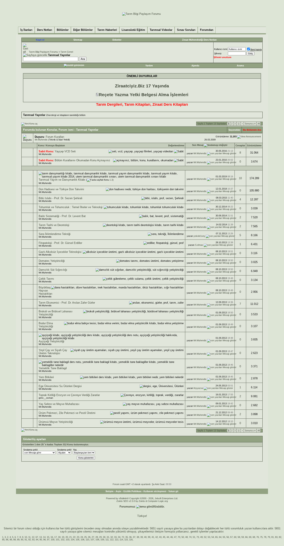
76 (257, 537)
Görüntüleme (254, 145)
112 (112, 539)
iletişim (159, 531)
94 (37, 539)
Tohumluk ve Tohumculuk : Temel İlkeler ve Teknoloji (70, 207)
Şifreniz (218, 53)
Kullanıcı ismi (220, 49)
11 (238, 123)
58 (239, 537)
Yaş (75, 449)
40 (145, 537)
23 (78, 537)
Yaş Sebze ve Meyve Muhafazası (59, 404)
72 (123, 537)
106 (82, 539)
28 (96, 537)
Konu (41, 145)
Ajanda (195, 65)
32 (111, 537)
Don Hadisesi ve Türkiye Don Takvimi (61, 189)
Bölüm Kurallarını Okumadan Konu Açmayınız (82, 160)
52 (205, 537)
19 (63, 537)
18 (59, 537)
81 (272, 537)
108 (97, 539)
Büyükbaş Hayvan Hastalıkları (45, 290)
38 (138, 537)
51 (194, 537)
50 (183, 537)
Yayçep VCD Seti (65, 151)
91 (26, 539)
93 (33, 539)
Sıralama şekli (30, 449)
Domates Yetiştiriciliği (52, 260)
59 (242, 537)
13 (40, 537)
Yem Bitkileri (46, 377)
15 (48, 537)
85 (3, 539)
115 (126, 539)
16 (52, 537)
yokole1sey (199, 236)
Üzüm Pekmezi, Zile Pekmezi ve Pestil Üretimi (67, 412)
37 (134, 537)
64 (220, 537)
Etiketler (116, 39)
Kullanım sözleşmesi (154, 491)
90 (22, 539)
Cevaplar (240, 145)
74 (190, 537)
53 (209, 537)
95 (41, 539)
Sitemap (77, 39)
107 (92, 539)
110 (87, 539)
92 (29, 539)
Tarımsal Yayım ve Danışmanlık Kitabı (62, 179)
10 (240, 178)
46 (171, 537)
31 (108, 537)
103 (67, 539)
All (258, 123)
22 (74, 537)
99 (149, 537)
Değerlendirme (176, 145)
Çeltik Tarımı (46, 278)
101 (57, 539)
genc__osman (46, 398)
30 (104, 537)
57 (231, 537)
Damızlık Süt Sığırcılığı (53, 269)
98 (11, 539)
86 (7, 539)
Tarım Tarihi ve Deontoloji (54, 225)
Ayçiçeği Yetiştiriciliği (51, 341)
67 (37, 537)
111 (107, 539)
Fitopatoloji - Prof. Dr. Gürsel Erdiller (60, 242)
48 (186, 537)
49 (201, 537)
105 (77, 539)
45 (164, 537)
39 (141, 537)
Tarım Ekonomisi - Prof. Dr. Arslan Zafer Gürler (67, 302)
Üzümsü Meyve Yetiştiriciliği (56, 421)
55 (224, 537)
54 (212, 537)
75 (261, 537)
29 (100, 537)
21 (70, 537)
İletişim (110, 491)
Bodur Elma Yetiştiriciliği (46, 325)
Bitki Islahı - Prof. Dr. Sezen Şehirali (60, 198)
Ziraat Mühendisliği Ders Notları (199, 39)
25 (85, 537)
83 (276, 537)
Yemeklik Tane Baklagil (53, 368)
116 (131, 539)
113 (116, 539)
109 (102, 539)
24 (81, 537)
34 (119, 537)
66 (246, 537)
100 (52, 539)
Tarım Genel (67, 52)
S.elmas (199, 245)
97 (48, 539)
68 (254, 537)
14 (44, 537)
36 (130, 537)
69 (250, 537)
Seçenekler (234, 130)
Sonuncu (250, 123)
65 (216, 537)
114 (121, 539)
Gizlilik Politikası (132, 491)
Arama (240, 65)
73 (197, 537)
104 (72, 539)
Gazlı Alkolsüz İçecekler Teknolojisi (60, 251)
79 (269, 537)
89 (18, 539)
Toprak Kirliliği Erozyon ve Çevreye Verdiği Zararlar (69, 395)
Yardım (149, 65)
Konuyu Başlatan (55, 145)
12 (33, 537)
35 (126, 537)
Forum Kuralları (55, 136)
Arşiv (118, 491)
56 (227, 537)
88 (14, 539)
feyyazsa (198, 388)
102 (62, 539)
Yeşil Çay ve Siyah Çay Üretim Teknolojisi (53, 352)
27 (93, 537)
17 (55, 537)
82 (280, 537)
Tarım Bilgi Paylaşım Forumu (43, 52)
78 (265, 537)
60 (235, 537)
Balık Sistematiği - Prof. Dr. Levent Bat (62, 216)
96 (44, 539)
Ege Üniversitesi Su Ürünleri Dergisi (60, 386)
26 (89, 537)
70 (179, 537)
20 (66, 537)
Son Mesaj (197, 145)
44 (168, 537)
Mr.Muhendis (41, 139)
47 (175, 537)
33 (115, 537)
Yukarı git (173, 491)
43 (160, 537)
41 (153, 537)
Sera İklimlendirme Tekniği (54, 234)
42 (156, 537)
